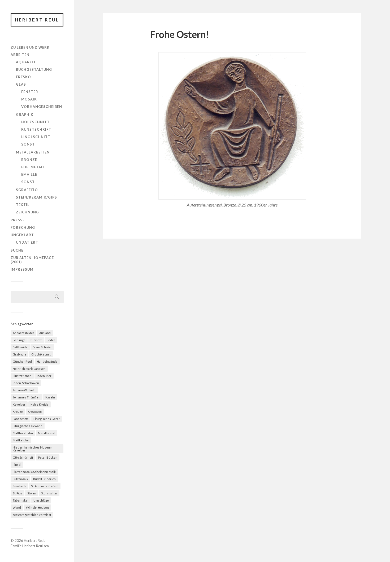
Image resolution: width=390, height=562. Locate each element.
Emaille (29, 174)
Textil (22, 205)
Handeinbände (47, 361)
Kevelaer (19, 404)
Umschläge (41, 500)
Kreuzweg (35, 411)
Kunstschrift (36, 129)
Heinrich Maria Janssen (29, 368)
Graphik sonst (41, 354)
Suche (17, 250)
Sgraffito (27, 190)
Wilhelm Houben (37, 507)
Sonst (28, 144)
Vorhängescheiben (41, 106)
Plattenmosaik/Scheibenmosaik (34, 471)
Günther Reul (22, 361)
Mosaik (29, 99)
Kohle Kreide (40, 404)
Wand (17, 507)
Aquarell (26, 62)
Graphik (24, 114)
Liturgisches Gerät (46, 418)
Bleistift (36, 340)
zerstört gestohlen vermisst (32, 514)
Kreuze (18, 411)
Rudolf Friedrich (44, 479)
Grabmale (19, 354)
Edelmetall (33, 167)
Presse (18, 220)
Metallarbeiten (33, 152)
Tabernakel (20, 500)
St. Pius (17, 493)
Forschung (23, 227)
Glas (21, 84)
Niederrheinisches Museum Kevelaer (32, 449)
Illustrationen (22, 375)
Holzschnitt (35, 122)
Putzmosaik (20, 479)
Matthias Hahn (23, 433)
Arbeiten (20, 54)
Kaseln (50, 397)
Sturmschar (49, 493)
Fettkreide (20, 347)
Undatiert (27, 242)
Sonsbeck (19, 486)
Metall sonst (46, 433)
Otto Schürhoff (23, 457)
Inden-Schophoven (26, 383)
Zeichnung (27, 212)
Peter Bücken (47, 457)
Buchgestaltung (34, 69)
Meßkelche (21, 440)
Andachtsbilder (23, 333)
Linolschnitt (35, 137)
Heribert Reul (37, 20)
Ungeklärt (22, 235)
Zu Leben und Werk (30, 47)
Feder (51, 340)
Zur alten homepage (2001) (32, 260)
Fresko (23, 77)
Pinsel (17, 464)
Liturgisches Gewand (27, 426)
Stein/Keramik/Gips (36, 197)
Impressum (22, 269)
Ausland (45, 333)
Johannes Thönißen (26, 397)
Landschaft (20, 418)
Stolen (31, 493)
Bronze (29, 159)
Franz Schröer (42, 347)
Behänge (19, 340)
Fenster (29, 92)
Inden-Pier (44, 375)
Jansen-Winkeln (24, 390)
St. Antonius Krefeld (44, 486)
